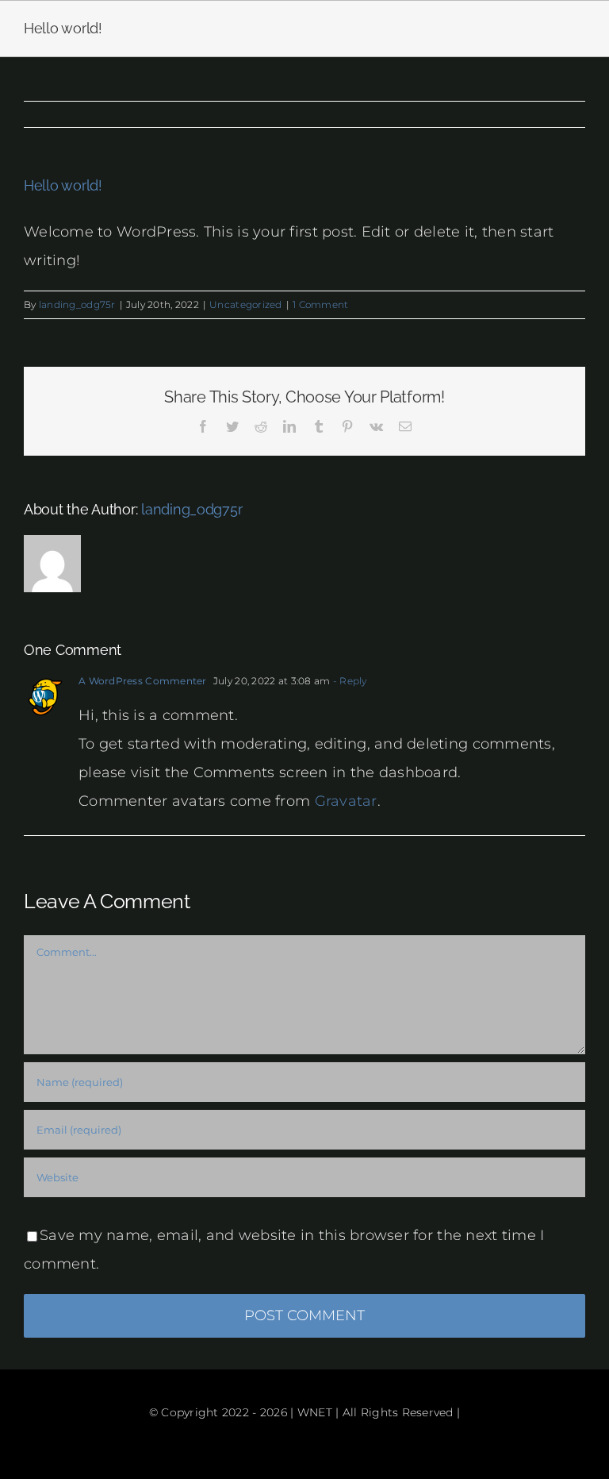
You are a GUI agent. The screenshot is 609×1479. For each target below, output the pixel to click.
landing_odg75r (77, 304)
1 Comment (320, 304)
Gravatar (346, 801)
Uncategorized (245, 304)
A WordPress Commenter (143, 681)
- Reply (348, 681)
